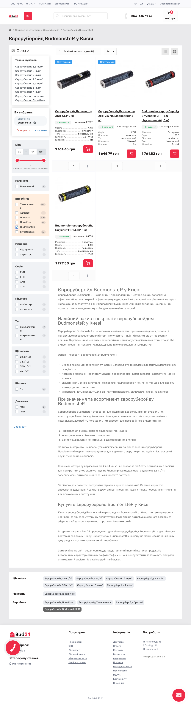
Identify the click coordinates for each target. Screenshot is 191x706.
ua (141, 3)
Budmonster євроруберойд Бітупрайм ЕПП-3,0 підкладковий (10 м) (160, 116)
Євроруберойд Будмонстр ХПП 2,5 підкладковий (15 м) (116, 116)
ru (135, 3)
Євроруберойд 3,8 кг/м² (29, 66)
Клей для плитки (77, 662)
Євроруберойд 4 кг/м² (28, 91)
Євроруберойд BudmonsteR (61, 609)
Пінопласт (74, 650)
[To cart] (88, 149)
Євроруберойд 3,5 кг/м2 (29, 83)
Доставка (17, 3)
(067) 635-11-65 (141, 16)
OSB (70, 646)
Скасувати (23, 130)
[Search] (58, 16)
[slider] (17, 160)
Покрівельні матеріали (27, 30)
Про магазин (80, 3)
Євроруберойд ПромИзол (30, 100)
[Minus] (60, 166)
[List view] (165, 51)
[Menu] (28, 16)
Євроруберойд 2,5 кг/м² (29, 79)
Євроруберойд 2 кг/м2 (28, 75)
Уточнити (41, 130)
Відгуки (117, 674)
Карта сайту (120, 679)
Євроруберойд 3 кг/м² (28, 87)
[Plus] (87, 166)
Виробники (62, 3)
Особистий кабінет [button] (170, 3)
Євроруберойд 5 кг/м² (28, 71)
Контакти (45, 3)
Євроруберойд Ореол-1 (129, 602)
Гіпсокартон (75, 642)
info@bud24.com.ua (154, 656)
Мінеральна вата (77, 658)
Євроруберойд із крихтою (30, 96)
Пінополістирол (76, 654)
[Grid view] (174, 51)
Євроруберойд (51, 30)
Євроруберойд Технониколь (95, 602)
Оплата (30, 3)
